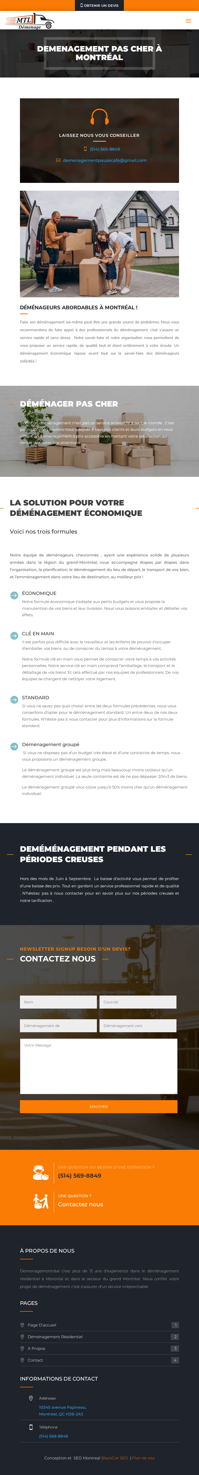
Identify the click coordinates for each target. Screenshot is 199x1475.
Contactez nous (80, 1204)
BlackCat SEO (114, 1457)
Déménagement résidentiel (102, 1336)
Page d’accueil (102, 1325)
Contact (102, 1360)
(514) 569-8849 (105, 149)
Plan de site (143, 1457)
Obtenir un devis (101, 5)
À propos (102, 1348)
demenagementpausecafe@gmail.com (105, 160)
